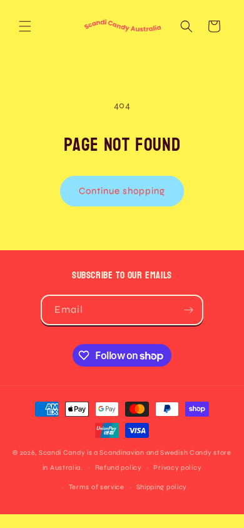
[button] (25, 26)
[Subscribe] (188, 310)
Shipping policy (162, 487)
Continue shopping (122, 190)
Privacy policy (177, 468)
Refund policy (118, 468)
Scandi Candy (62, 453)
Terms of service (97, 487)
